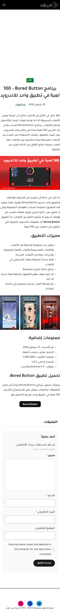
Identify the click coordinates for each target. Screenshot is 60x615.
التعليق (51, 456)
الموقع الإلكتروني (45, 528)
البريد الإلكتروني (45, 512)
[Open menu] (4, 5)
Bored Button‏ (30, 404)
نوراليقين (20, 104)
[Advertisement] (30, 44)
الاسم (50, 495)
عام (30, 80)
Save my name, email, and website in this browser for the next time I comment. (29, 549)
